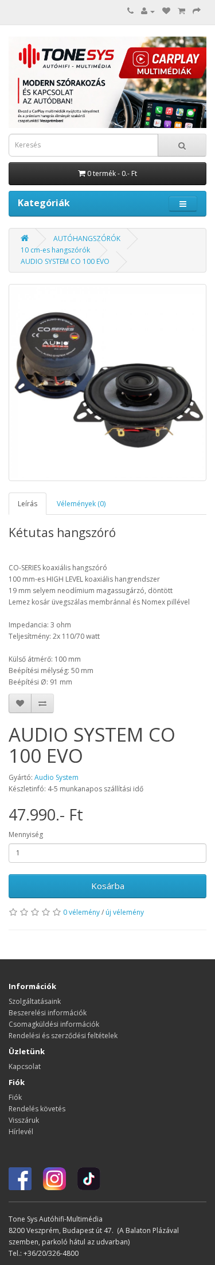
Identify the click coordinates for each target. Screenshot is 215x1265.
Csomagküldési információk (54, 1024)
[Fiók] (148, 11)
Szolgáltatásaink (35, 1001)
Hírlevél (21, 1131)
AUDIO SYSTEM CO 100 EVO (65, 261)
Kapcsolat (25, 1066)
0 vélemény (81, 912)
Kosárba (107, 885)
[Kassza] (197, 11)
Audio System (56, 777)
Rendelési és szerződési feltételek (63, 1035)
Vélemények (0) (81, 504)
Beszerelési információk (48, 1013)
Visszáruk (24, 1120)
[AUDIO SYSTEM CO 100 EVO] (107, 382)
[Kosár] (181, 11)
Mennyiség (26, 834)
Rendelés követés (37, 1109)
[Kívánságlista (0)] (166, 11)
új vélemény (124, 912)
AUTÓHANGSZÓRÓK (86, 238)
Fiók (15, 1097)
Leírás (27, 504)
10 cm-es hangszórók (55, 250)
